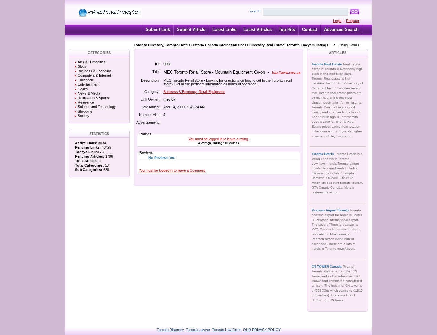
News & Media (89, 93)
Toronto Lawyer (198, 329)
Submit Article (191, 29)
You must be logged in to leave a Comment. (172, 170)
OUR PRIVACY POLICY (262, 329)
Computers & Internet (94, 75)
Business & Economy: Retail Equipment (194, 92)
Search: (255, 11)
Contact (309, 29)
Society (83, 116)
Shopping (85, 111)
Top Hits (287, 29)
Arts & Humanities (92, 62)
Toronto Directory (170, 329)
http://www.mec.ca (286, 72)
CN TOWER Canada (327, 266)
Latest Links (224, 29)
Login (337, 21)
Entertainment (88, 84)
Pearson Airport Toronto (331, 210)
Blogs (82, 66)
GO (354, 11)
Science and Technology (97, 107)
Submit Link (158, 29)
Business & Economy (94, 71)
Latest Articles (257, 29)
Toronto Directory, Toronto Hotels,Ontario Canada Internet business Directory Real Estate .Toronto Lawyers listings (231, 45)
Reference (86, 102)
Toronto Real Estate (327, 64)
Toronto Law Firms (226, 329)
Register (352, 21)
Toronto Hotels (323, 154)
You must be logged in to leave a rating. (218, 139)
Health (83, 89)
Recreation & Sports (93, 98)
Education (85, 80)
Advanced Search (341, 29)
